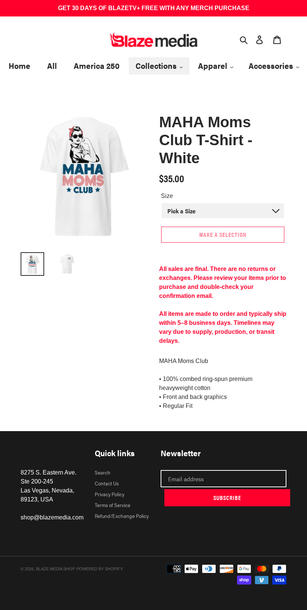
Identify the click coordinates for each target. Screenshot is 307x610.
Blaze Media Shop (55, 569)
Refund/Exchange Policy (122, 515)
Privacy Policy (109, 494)
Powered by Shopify (99, 569)
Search (102, 472)
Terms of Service (112, 505)
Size (167, 196)
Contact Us (107, 483)
